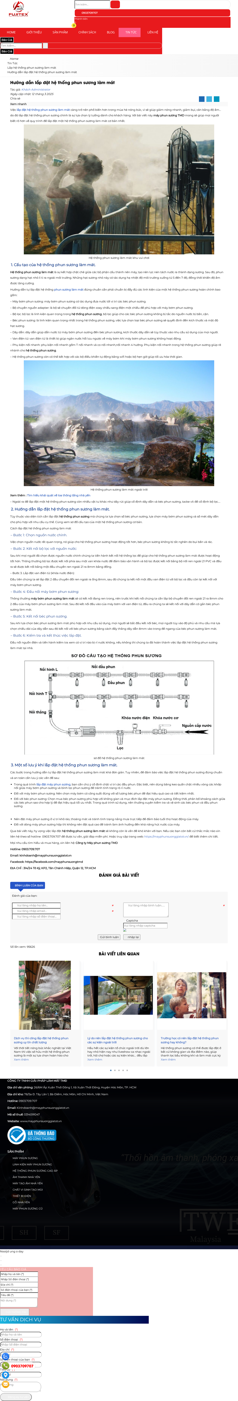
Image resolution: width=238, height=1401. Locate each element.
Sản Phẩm (60, 32)
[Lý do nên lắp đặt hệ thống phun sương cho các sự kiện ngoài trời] (119, 995)
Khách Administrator (35, 89)
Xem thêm (21, 1059)
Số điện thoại (11, 1339)
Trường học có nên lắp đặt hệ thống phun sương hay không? (190, 1040)
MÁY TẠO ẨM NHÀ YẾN (27, 1183)
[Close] (1, 1260)
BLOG (111, 32)
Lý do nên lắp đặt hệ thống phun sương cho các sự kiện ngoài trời (117, 1040)
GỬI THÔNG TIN (15, 1312)
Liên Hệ (152, 32)
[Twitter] (209, 99)
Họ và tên (9, 1329)
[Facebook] (201, 99)
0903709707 (89, 12)
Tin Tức (131, 32)
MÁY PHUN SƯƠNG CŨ (27, 1208)
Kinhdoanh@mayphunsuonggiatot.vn (43, 1108)
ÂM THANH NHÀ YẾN (26, 1177)
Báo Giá (6, 40)
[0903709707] (5, 1365)
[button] (76, 26)
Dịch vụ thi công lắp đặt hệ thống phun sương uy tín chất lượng (41, 1040)
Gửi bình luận (109, 937)
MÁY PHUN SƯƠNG (25, 1158)
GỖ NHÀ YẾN (21, 1202)
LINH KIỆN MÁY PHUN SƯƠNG (32, 1164)
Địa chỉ (7, 1349)
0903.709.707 (28, 1101)
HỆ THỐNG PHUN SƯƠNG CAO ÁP (35, 1170)
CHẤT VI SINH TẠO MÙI (27, 1189)
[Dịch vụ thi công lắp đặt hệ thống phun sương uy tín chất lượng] (45, 995)
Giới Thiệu (34, 32)
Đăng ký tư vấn (18, 1397)
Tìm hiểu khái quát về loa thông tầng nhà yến (58, 495)
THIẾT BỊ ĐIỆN (21, 1196)
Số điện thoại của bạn (17, 1359)
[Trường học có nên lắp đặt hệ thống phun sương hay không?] (192, 995)
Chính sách (87, 32)
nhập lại (133, 937)
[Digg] (216, 99)
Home (11, 32)
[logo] (18, 17)
